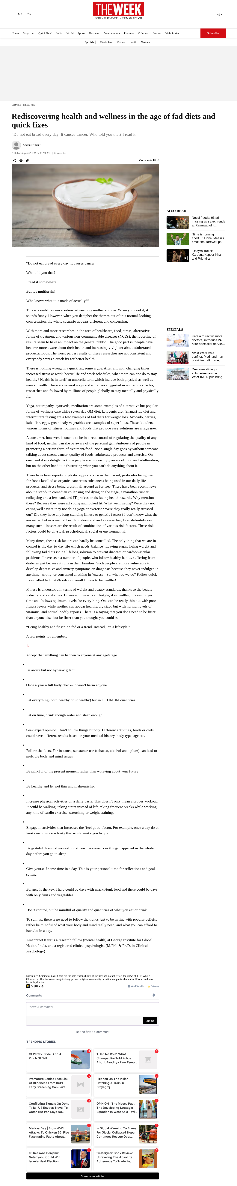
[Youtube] (121, 23)
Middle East (106, 41)
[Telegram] (134, 23)
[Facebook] (103, 23)
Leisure (157, 33)
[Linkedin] (128, 23)
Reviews (129, 33)
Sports (81, 33)
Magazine (28, 33)
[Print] (21, 160)
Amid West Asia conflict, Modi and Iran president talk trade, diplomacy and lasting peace (207, 360)
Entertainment (112, 33)
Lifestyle (29, 104)
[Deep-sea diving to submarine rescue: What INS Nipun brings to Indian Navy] (178, 374)
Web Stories (172, 33)
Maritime (145, 41)
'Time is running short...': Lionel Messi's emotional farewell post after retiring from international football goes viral (208, 244)
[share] (14, 160)
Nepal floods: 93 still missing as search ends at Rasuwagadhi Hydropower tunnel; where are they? (208, 225)
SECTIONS (24, 14)
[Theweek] (118, 9)
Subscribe (213, 33)
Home (15, 33)
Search (197, 33)
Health (133, 41)
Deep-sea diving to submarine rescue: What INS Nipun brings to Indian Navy (208, 375)
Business (94, 33)
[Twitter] (109, 23)
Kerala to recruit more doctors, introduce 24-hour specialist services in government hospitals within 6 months (208, 343)
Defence (121, 41)
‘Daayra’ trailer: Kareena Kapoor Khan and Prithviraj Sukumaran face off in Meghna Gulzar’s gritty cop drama (208, 260)
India (59, 33)
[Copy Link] (27, 160)
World (70, 33)
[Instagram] (115, 23)
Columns (143, 33)
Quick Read (45, 33)
